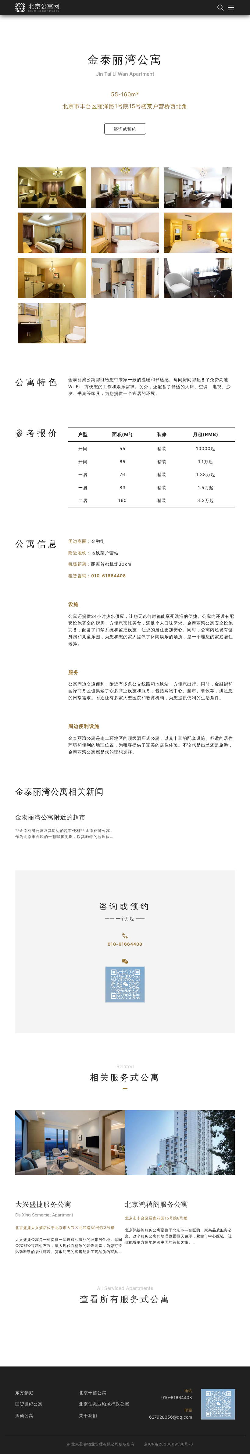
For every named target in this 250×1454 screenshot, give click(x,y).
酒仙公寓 (24, 1415)
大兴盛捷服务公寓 (43, 1204)
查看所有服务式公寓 (125, 1299)
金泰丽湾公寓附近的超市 (50, 817)
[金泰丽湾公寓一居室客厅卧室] (52, 233)
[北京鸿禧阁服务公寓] (180, 1142)
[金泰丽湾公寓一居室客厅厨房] (52, 278)
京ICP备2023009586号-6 (168, 1444)
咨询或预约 (125, 128)
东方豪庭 (24, 1392)
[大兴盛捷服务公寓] (70, 1142)
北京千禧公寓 (92, 1392)
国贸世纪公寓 (29, 1403)
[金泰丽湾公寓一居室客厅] (52, 187)
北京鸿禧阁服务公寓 (156, 1204)
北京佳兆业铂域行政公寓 (104, 1403)
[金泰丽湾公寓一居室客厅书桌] (198, 278)
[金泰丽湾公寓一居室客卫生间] (52, 323)
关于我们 (88, 1415)
